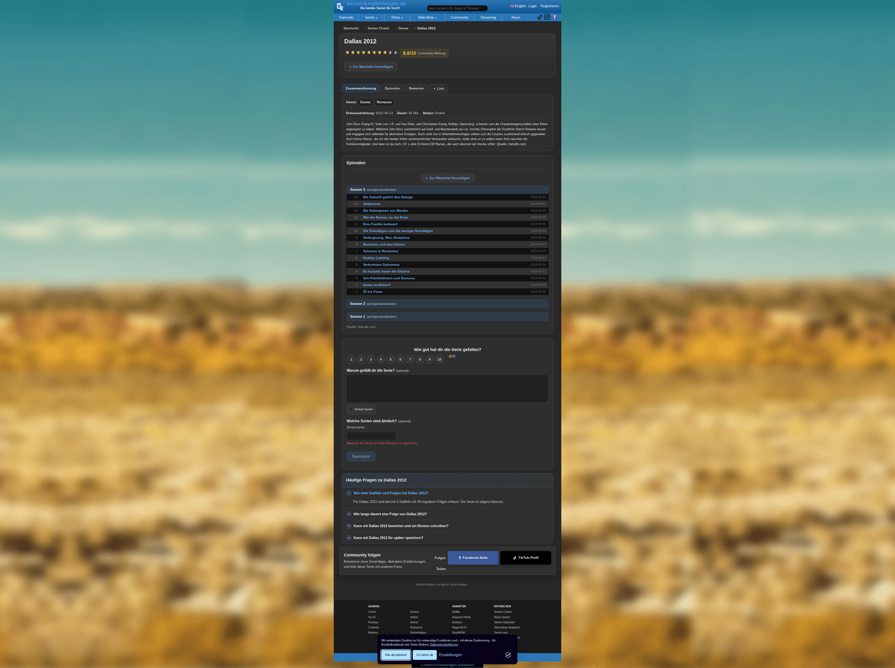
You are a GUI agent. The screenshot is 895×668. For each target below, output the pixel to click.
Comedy (373, 627)
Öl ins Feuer (372, 291)
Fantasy (373, 622)
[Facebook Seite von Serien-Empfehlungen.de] (554, 17)
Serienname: (356, 427)
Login (532, 6)
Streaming (488, 17)
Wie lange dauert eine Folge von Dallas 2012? (390, 514)
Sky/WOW (458, 632)
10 (439, 359)
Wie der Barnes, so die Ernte (385, 217)
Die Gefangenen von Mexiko (385, 210)
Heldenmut (371, 204)
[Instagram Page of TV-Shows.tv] (547, 17)
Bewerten (416, 88)
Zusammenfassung (361, 88)
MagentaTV (459, 627)
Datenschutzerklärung (444, 644)
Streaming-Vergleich (507, 627)
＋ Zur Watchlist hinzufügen (371, 66)
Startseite (346, 17)
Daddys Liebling (376, 258)
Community (459, 17)
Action (414, 617)
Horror (414, 622)
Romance (384, 102)
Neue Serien (502, 617)
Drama (403, 28)
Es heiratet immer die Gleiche (386, 271)
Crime (372, 611)
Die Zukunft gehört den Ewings (388, 197)
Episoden (392, 88)
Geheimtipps (418, 632)
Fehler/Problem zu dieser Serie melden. (442, 584)
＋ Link (438, 88)
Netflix (456, 611)
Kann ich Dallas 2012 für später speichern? (388, 538)
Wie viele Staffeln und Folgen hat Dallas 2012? (391, 493)
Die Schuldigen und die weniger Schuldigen (398, 231)
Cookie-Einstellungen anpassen (447, 665)
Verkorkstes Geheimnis (381, 264)
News (516, 17)
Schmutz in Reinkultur (380, 251)
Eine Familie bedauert (380, 224)
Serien (370, 17)
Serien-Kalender (504, 622)
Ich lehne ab (425, 655)
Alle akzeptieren (396, 655)
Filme (396, 17)
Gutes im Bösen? (377, 285)
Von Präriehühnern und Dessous (389, 278)
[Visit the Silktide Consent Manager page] (508, 655)
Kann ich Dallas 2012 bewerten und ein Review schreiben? (401, 526)
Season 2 (373, 304)
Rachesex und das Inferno (384, 244)
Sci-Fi (371, 617)
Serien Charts (378, 28)
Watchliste (426, 17)
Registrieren (549, 6)
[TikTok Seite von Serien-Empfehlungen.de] (540, 17)
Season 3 (373, 189)
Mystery (373, 632)
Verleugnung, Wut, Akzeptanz (386, 237)
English (520, 6)
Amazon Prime (461, 617)
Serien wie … (502, 632)
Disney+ (457, 622)
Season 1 (373, 316)
